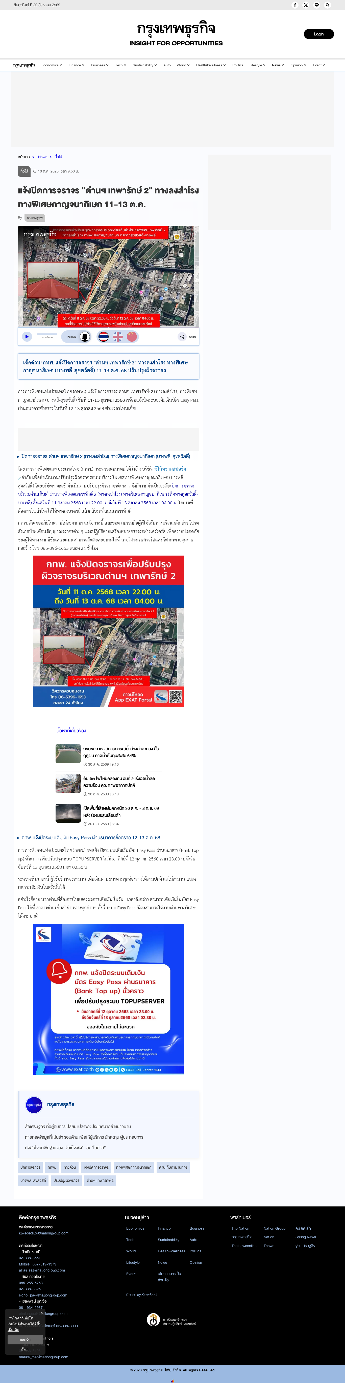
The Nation (240, 1228)
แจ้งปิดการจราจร (96, 1167)
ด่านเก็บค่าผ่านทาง (173, 1167)
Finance (75, 65)
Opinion (297, 65)
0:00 (44, 337)
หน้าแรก (24, 157)
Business (98, 65)
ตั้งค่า (25, 1349)
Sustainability (143, 65)
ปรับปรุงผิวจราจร (66, 1180)
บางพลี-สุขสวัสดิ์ (33, 1180)
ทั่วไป (58, 157)
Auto (167, 65)
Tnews (269, 1246)
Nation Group (274, 1228)
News (276, 65)
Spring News (305, 1237)
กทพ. (52, 1167)
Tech (119, 65)
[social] (295, 5)
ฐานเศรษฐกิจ (305, 1246)
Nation (269, 1237)
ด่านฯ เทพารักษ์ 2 (100, 1180)
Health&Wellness (209, 65)
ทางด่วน (70, 1167)
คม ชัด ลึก (303, 1228)
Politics (237, 65)
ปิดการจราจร (30, 1167)
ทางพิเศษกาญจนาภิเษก (134, 1167)
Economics (50, 65)
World (181, 65)
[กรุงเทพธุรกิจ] (24, 65)
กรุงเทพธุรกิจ (242, 1237)
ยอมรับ (25, 1339)
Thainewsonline (244, 1246)
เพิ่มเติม (13, 1329)
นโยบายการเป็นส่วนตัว (169, 1277)
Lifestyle (256, 65)
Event (317, 65)
